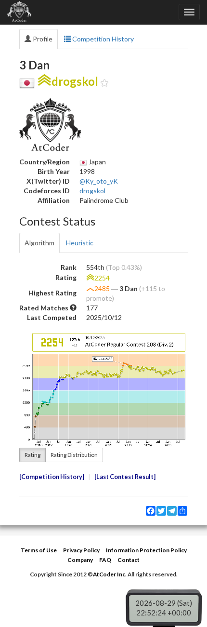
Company (80, 559)
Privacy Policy (81, 550)
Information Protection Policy (146, 550)
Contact (128, 559)
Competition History (102, 39)
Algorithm (39, 243)
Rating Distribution (74, 454)
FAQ (105, 559)
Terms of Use (39, 550)
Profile (41, 39)
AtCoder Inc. (110, 574)
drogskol (92, 191)
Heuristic (79, 243)
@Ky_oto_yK (98, 181)
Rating (32, 454)
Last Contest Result (125, 476)
